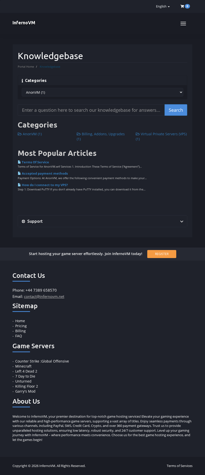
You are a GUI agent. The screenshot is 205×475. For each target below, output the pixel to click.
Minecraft (23, 366)
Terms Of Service (35, 162)
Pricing (21, 325)
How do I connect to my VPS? (44, 185)
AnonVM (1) (32, 134)
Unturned (23, 381)
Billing (20, 330)
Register (161, 254)
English (161, 6)
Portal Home (26, 66)
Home (20, 320)
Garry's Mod (25, 391)
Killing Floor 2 (26, 386)
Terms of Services (179, 466)
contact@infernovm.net (44, 296)
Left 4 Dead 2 (26, 371)
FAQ (18, 335)
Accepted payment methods (44, 173)
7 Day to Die (25, 376)
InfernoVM (23, 22)
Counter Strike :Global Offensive (42, 361)
